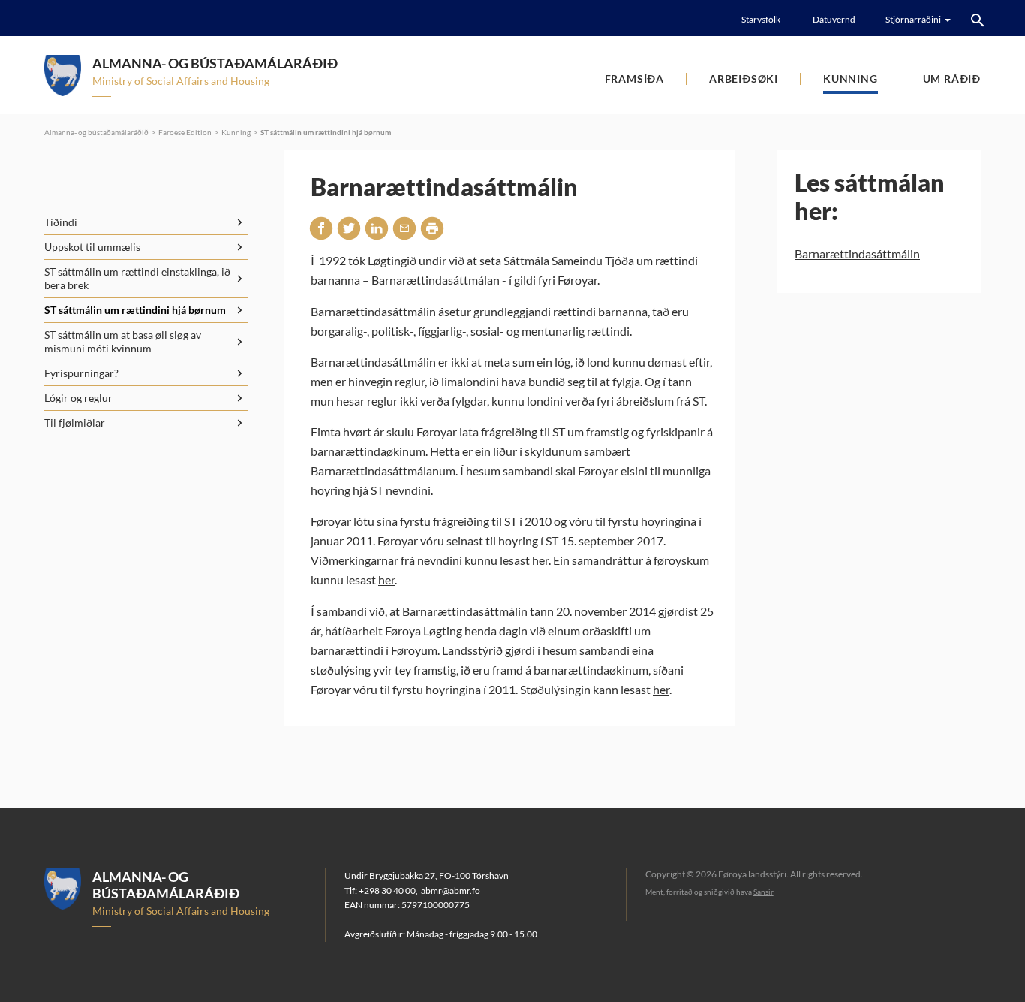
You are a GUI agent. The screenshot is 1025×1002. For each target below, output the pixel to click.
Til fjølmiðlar (74, 422)
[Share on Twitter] (349, 228)
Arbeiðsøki (743, 78)
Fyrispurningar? (81, 373)
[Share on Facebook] (321, 228)
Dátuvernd (834, 19)
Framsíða (634, 78)
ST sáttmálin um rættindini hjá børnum (325, 132)
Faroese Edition (185, 132)
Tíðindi (60, 222)
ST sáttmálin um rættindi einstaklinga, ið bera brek (137, 278)
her (540, 560)
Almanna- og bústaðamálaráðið (96, 132)
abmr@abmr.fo (450, 890)
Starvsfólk (760, 19)
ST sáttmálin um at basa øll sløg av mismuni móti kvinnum (122, 341)
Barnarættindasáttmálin (857, 253)
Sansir (763, 891)
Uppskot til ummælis (92, 246)
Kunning (850, 78)
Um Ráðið (952, 78)
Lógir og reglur (78, 397)
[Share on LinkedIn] (376, 228)
